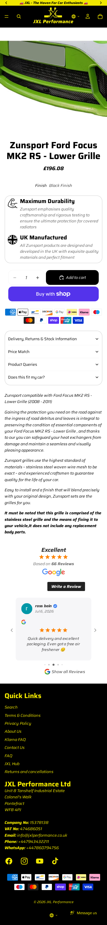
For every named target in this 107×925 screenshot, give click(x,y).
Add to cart (76, 277)
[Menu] (6, 16)
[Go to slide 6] (58, 664)
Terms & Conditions (23, 715)
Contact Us (15, 747)
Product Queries (22, 364)
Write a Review (66, 586)
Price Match (18, 351)
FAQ (8, 756)
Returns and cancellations (29, 772)
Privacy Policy (18, 723)
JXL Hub (12, 764)
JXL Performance (60, 902)
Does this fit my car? (26, 377)
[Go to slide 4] (49, 664)
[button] (75, 16)
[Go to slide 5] (53, 665)
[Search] (19, 16)
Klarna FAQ (15, 739)
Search (11, 707)
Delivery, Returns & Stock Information (42, 339)
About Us (13, 731)
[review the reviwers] (23, 622)
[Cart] (100, 16)
